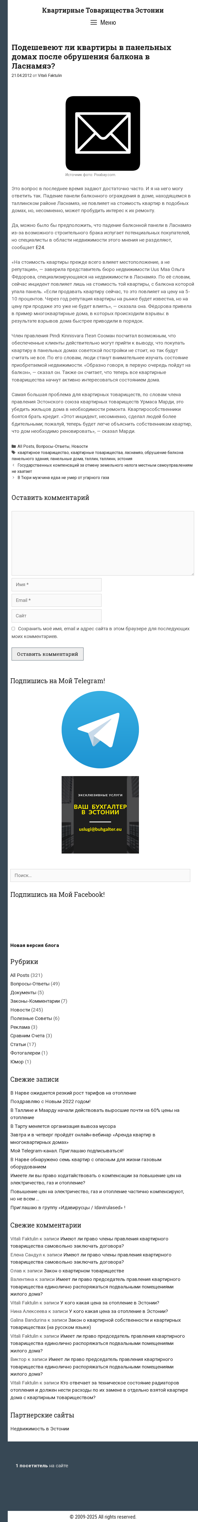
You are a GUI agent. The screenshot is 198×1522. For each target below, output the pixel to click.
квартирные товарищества (97, 452)
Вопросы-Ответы (53, 446)
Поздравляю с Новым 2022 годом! (50, 1101)
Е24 (40, 247)
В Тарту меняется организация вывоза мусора (63, 1126)
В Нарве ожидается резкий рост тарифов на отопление (73, 1093)
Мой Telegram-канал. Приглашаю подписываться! (66, 1151)
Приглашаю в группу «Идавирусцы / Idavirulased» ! (67, 1207)
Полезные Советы (31, 1018)
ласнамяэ (134, 452)
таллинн (107, 458)
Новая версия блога (34, 945)
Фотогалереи (25, 1053)
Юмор (17, 1062)
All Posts (26, 446)
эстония (124, 458)
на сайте (41, 1466)
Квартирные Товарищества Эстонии (103, 10)
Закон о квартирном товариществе (84, 1271)
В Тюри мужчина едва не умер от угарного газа (63, 477)
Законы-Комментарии (35, 1001)
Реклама (20, 1027)
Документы (23, 992)
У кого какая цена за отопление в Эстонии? (109, 1303)
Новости (79, 446)
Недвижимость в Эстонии (39, 1429)
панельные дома (66, 458)
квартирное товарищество (43, 452)
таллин (91, 458)
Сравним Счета (27, 1036)
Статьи (18, 1044)
